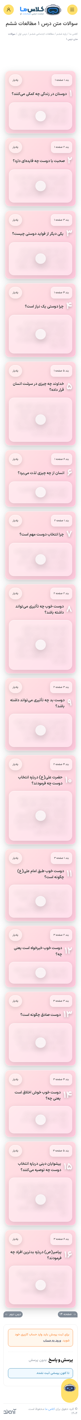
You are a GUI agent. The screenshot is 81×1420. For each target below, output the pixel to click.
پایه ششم (62, 34)
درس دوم (15, 1314)
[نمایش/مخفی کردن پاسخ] (40, 116)
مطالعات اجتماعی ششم (42, 34)
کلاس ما (73, 34)
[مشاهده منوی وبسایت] (72, 10)
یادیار (15, 80)
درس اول (22, 34)
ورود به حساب (52, 1340)
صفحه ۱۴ (65, 1314)
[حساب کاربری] (8, 10)
